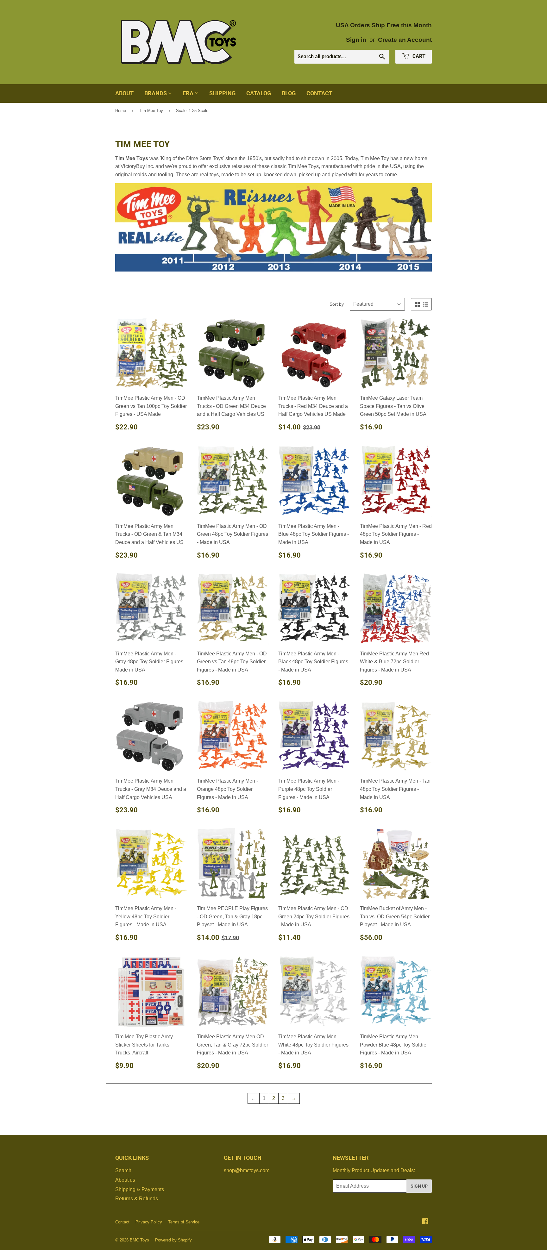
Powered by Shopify (173, 1240)
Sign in (356, 39)
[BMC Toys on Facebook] (425, 1222)
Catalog (258, 93)
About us (125, 1180)
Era (189, 93)
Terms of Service (183, 1222)
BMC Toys (139, 1240)
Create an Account (405, 39)
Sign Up (419, 1186)
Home (120, 110)
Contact (319, 93)
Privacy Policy (148, 1222)
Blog (289, 93)
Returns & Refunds (136, 1198)
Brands (156, 93)
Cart (418, 56)
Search (123, 1170)
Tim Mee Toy (151, 110)
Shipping (222, 93)
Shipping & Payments (139, 1189)
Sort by (337, 304)
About (124, 93)
